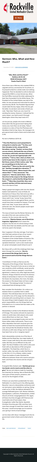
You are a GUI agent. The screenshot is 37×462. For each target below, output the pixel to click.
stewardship (21, 428)
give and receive (11, 428)
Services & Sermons (21, 67)
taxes (29, 428)
